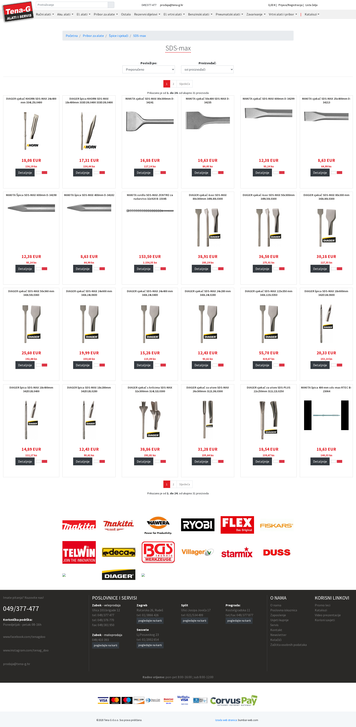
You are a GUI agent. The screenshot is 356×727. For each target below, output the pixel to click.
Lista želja (311, 5)
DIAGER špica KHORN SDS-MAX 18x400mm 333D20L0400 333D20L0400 (89, 100)
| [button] (300, 14)
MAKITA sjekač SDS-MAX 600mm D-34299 (268, 98)
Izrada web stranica (226, 720)
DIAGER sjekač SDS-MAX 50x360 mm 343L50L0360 (31, 293)
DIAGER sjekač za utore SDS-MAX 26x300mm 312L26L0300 (207, 389)
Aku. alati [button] (64, 14)
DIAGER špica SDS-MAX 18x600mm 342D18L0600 (326, 293)
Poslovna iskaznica (283, 610)
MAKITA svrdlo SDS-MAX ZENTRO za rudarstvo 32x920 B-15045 (150, 197)
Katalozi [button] (311, 14)
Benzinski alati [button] (199, 14)
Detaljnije (25, 172)
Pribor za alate (93, 36)
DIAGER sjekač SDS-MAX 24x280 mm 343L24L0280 (208, 293)
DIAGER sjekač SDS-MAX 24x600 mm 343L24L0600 (89, 293)
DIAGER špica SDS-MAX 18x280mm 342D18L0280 (89, 389)
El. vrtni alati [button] (173, 14)
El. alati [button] (82, 14)
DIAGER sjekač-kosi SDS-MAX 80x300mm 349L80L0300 (208, 197)
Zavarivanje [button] (254, 14)
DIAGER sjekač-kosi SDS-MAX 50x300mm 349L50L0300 (269, 197)
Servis (274, 625)
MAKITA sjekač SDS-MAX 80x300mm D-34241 (149, 100)
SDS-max (139, 36)
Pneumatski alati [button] (228, 14)
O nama (275, 605)
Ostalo (126, 14)
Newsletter (278, 635)
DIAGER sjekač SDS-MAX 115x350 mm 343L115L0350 (268, 293)
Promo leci (322, 605)
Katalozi (321, 610)
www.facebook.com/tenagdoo (24, 637)
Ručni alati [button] (44, 14)
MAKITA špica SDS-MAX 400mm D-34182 (89, 195)
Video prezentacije (328, 615)
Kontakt (276, 630)
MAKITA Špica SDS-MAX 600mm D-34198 (31, 195)
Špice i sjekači (118, 36)
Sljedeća (184, 84)
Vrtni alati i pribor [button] (282, 14)
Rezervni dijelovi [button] (146, 14)
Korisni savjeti (325, 620)
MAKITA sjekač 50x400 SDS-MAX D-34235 (208, 100)
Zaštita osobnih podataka (288, 645)
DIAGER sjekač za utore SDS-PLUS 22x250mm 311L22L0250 (268, 389)
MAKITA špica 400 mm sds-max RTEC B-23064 (326, 389)
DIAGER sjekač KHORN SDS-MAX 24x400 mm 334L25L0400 (31, 100)
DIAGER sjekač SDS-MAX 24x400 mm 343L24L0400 (150, 293)
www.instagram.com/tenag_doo (26, 650)
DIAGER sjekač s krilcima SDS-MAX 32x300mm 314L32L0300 (150, 389)
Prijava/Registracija (290, 5)
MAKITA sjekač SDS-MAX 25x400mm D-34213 (326, 100)
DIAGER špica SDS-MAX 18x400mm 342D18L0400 (31, 389)
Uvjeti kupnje (279, 620)
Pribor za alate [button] (104, 14)
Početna (72, 36)
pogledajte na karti (105, 645)
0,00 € (272, 5)
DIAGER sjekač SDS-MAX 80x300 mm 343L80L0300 (326, 197)
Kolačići (275, 640)
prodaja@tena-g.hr (171, 5)
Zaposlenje (278, 615)
